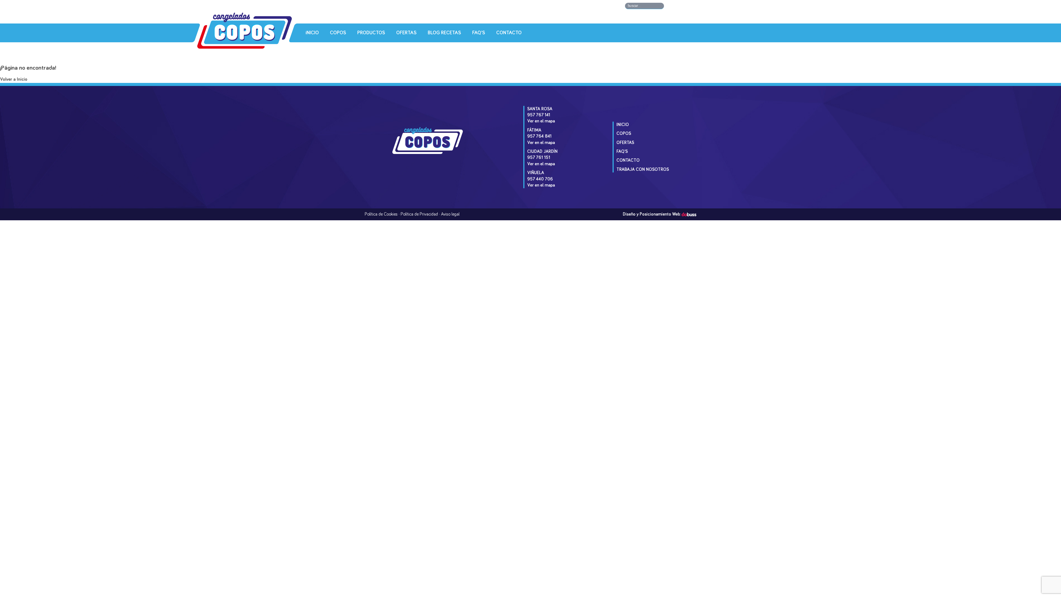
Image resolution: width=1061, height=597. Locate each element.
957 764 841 (539, 136)
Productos (371, 32)
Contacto (509, 32)
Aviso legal (450, 214)
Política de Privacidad (419, 214)
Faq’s (478, 32)
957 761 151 (538, 157)
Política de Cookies (381, 214)
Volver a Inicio (13, 79)
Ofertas (406, 32)
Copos (338, 32)
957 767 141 (538, 115)
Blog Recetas (444, 32)
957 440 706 (540, 179)
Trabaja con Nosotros (642, 169)
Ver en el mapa (541, 121)
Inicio (312, 32)
